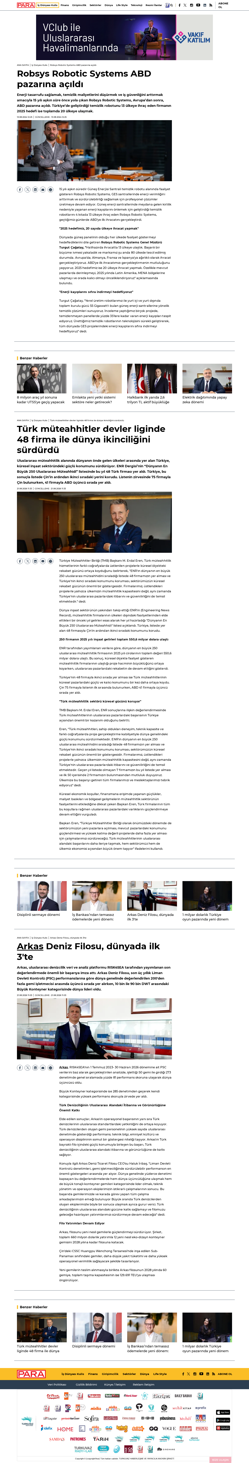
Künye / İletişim (115, 1384)
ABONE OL (223, 5)
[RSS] (210, 5)
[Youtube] (198, 5)
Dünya (109, 5)
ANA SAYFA (23, 65)
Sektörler (95, 5)
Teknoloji (136, 5)
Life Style (122, 5)
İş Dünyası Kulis (47, 5)
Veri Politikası (57, 1384)
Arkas (30, 946)
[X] (185, 5)
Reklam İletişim (143, 1384)
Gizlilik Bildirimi (86, 1384)
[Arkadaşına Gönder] (43, 190)
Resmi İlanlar (154, 5)
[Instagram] (191, 5)
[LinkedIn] (204, 5)
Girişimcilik (79, 5)
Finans (65, 5)
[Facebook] (180, 5)
